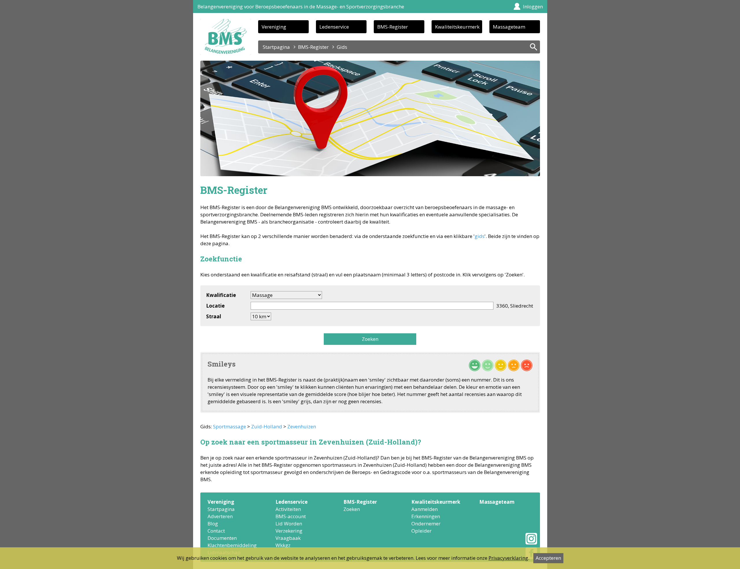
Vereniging (274, 26)
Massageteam (509, 26)
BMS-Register (392, 26)
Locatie (215, 305)
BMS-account (290, 516)
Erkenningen (425, 516)
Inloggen (533, 6)
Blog (213, 523)
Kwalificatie (221, 295)
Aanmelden (424, 509)
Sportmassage (229, 426)
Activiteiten (288, 509)
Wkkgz (283, 545)
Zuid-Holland (266, 426)
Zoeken (370, 339)
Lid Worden (288, 523)
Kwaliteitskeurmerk (457, 26)
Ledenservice (334, 26)
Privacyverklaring (508, 558)
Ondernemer (426, 523)
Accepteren (548, 558)
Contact (216, 530)
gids (479, 236)
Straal (213, 316)
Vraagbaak (288, 538)
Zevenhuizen (301, 426)
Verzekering (288, 530)
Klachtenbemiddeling (232, 545)
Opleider (421, 530)
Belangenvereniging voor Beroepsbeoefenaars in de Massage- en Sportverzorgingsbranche (300, 6)
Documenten (222, 538)
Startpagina (276, 47)
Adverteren (220, 516)
